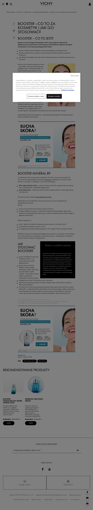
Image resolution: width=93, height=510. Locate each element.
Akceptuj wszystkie (54, 96)
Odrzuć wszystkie (74, 75)
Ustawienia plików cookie (36, 96)
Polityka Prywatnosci (67, 90)
